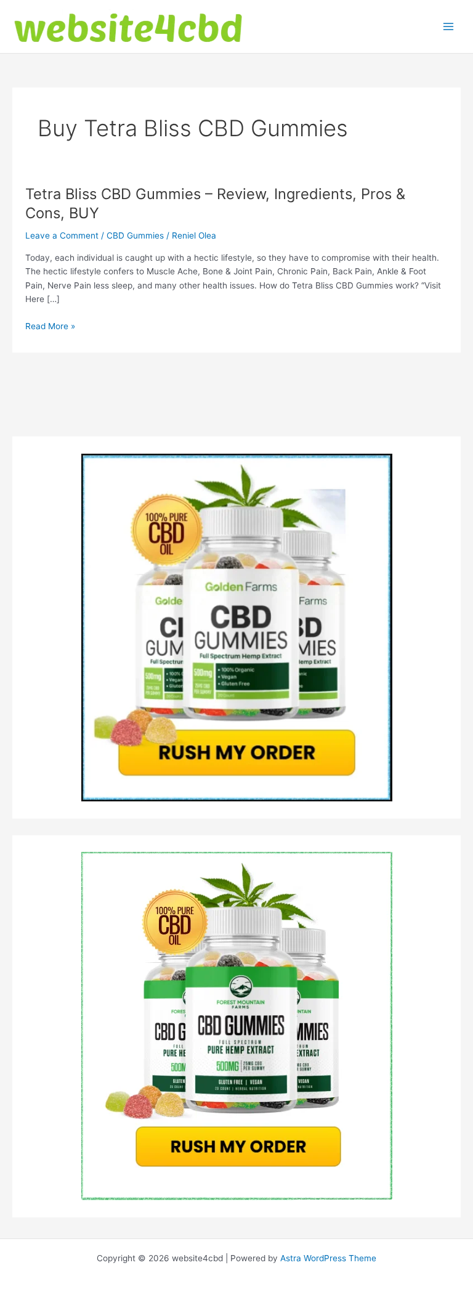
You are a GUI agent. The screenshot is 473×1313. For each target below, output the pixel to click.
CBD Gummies (135, 235)
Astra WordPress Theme (328, 1258)
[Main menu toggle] (448, 26)
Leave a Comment (62, 235)
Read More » (50, 327)
